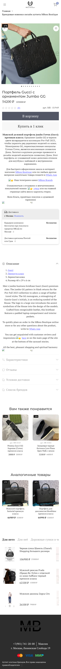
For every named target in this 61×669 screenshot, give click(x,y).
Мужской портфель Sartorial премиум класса (15, 511)
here (24, 337)
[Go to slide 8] (35, 86)
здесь (36, 188)
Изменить (19, 216)
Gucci (10, 270)
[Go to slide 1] (21, 86)
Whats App (51, 174)
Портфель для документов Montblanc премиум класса (45, 511)
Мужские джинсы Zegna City (35, 593)
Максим (43, 643)
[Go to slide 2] (23, 86)
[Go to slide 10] (39, 86)
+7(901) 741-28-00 (24, 643)
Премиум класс (16, 273)
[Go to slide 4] (27, 86)
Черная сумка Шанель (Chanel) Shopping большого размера (36, 550)
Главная (6, 11)
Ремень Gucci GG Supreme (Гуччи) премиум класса (15, 448)
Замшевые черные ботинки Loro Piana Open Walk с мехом (46, 448)
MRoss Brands (45, 180)
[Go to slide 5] (29, 86)
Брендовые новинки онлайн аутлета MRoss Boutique (30, 14)
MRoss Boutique (23, 172)
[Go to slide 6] (31, 86)
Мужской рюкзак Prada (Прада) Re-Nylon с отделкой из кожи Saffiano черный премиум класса (35, 574)
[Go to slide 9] (37, 86)
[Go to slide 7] (33, 86)
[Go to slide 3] (25, 86)
